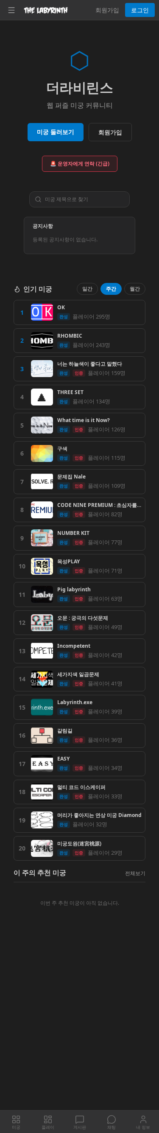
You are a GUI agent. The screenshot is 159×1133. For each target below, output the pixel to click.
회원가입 (107, 10)
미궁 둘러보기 (55, 132)
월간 (135, 288)
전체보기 (135, 873)
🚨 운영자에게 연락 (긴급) (79, 163)
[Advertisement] (79, 1027)
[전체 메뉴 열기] (11, 10)
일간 (87, 288)
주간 (111, 288)
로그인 (140, 10)
